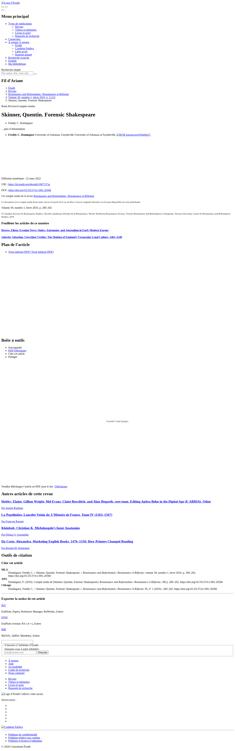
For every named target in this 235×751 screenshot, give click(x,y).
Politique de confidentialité (22, 734)
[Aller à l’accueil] (10, 2)
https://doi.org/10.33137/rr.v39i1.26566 (29, 190)
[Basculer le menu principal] (2, 9)
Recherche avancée (18, 57)
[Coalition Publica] (12, 727)
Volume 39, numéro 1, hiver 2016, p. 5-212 (31, 97)
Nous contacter (16, 673)
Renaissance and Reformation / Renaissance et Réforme (38, 94)
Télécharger (60, 486)
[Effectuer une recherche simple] (2, 6)
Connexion (14, 39)
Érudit (18, 45)
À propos (24, 42)
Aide (11, 663)
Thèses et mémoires (25, 29)
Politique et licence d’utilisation (25, 740)
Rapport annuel (23, 54)
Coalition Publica (24, 48)
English (12, 60)
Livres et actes (23, 32)
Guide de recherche (18, 669)
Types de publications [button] (20, 23)
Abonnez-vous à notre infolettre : (22, 649)
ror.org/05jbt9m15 (140, 134)
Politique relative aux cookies (24, 737)
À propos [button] (13, 42)
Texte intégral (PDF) (19, 251)
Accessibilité (15, 666)
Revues (19, 26)
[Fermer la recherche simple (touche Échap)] (6, 6)
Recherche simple (11, 69)
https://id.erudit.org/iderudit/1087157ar (29, 184)
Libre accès (21, 51)
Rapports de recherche (27, 36)
